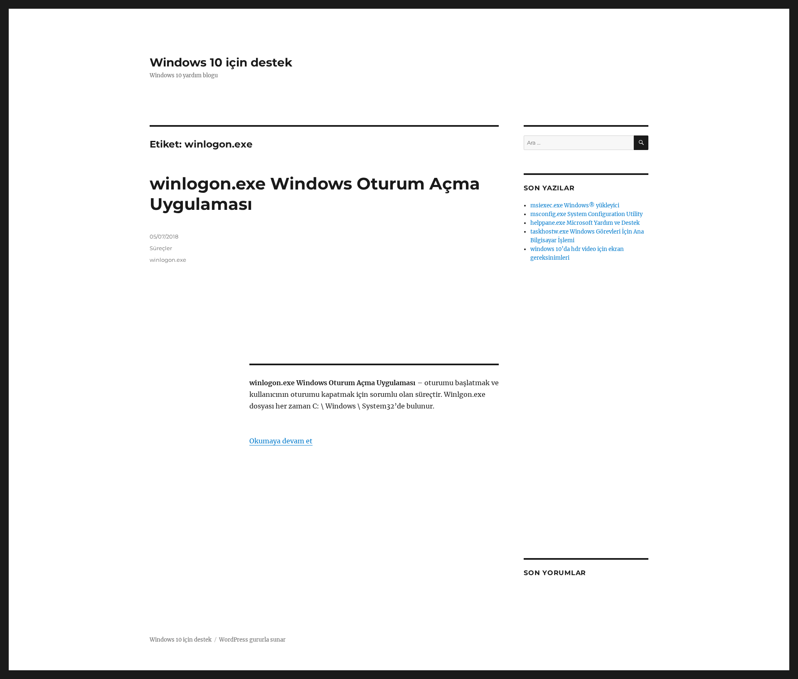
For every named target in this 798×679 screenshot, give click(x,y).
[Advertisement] (375, 294)
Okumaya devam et (281, 441)
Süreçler (161, 248)
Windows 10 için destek (221, 62)
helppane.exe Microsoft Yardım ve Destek (585, 222)
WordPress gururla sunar (252, 639)
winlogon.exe (168, 259)
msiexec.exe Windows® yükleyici (574, 205)
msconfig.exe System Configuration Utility (586, 214)
